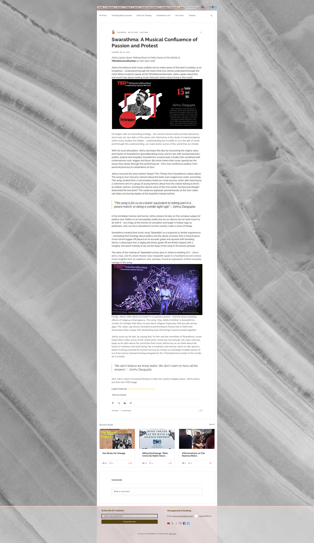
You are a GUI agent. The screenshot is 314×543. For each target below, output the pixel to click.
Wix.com (172, 534)
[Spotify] (205, 7)
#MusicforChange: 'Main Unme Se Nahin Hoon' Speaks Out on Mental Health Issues (155, 454)
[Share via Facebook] (113, 403)
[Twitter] (215, 7)
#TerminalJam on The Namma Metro (193, 454)
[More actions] (200, 32)
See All (212, 424)
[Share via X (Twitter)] (119, 403)
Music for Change (144, 15)
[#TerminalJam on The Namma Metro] (197, 439)
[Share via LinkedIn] (125, 403)
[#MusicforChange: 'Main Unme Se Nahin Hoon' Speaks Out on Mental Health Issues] (157, 439)
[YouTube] (203, 7)
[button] (211, 15)
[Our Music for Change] (117, 439)
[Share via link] (131, 403)
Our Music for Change (113, 453)
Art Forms (179, 15)
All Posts (103, 15)
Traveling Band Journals (121, 15)
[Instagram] (210, 7)
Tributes (192, 15)
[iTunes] (208, 7)
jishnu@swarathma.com (183, 516)
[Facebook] (213, 7)
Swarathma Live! (163, 15)
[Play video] (157, 289)
